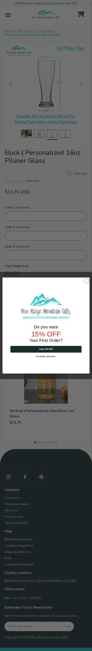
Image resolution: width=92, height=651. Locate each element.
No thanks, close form (45, 356)
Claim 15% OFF (46, 349)
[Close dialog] (86, 281)
